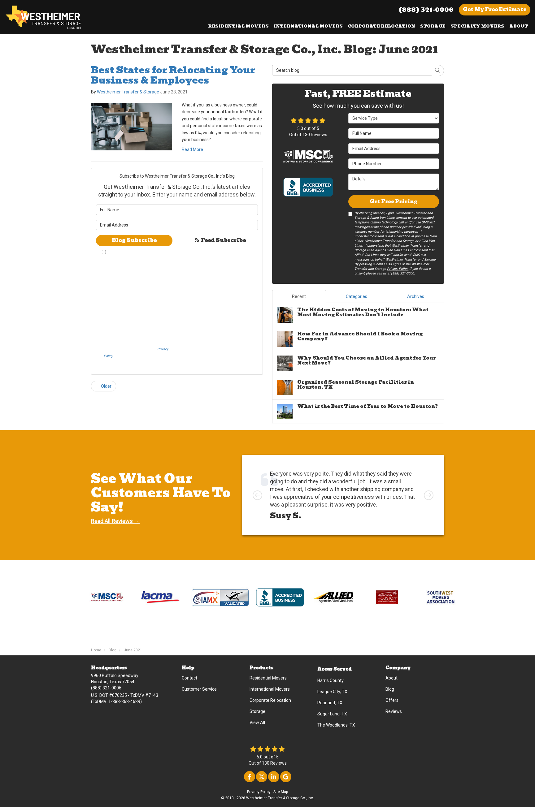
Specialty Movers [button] (477, 26)
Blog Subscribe (134, 240)
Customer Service (199, 689)
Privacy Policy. (397, 269)
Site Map (280, 792)
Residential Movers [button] (238, 26)
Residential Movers (268, 677)
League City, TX (332, 691)
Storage (257, 711)
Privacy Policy (259, 792)
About (391, 677)
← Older (103, 386)
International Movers (270, 689)
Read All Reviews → (115, 521)
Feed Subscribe (223, 240)
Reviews (393, 711)
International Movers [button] (308, 26)
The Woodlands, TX (336, 725)
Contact (189, 677)
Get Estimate (494, 9)
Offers (391, 700)
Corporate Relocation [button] (381, 26)
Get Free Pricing (394, 201)
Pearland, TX (329, 702)
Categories (356, 296)
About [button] (518, 26)
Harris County (330, 680)
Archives (415, 296)
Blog (389, 689)
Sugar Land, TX (332, 713)
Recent (299, 296)
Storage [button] (433, 26)
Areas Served (334, 669)
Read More (192, 149)
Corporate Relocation (270, 700)
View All (257, 722)
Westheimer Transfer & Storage (128, 91)
